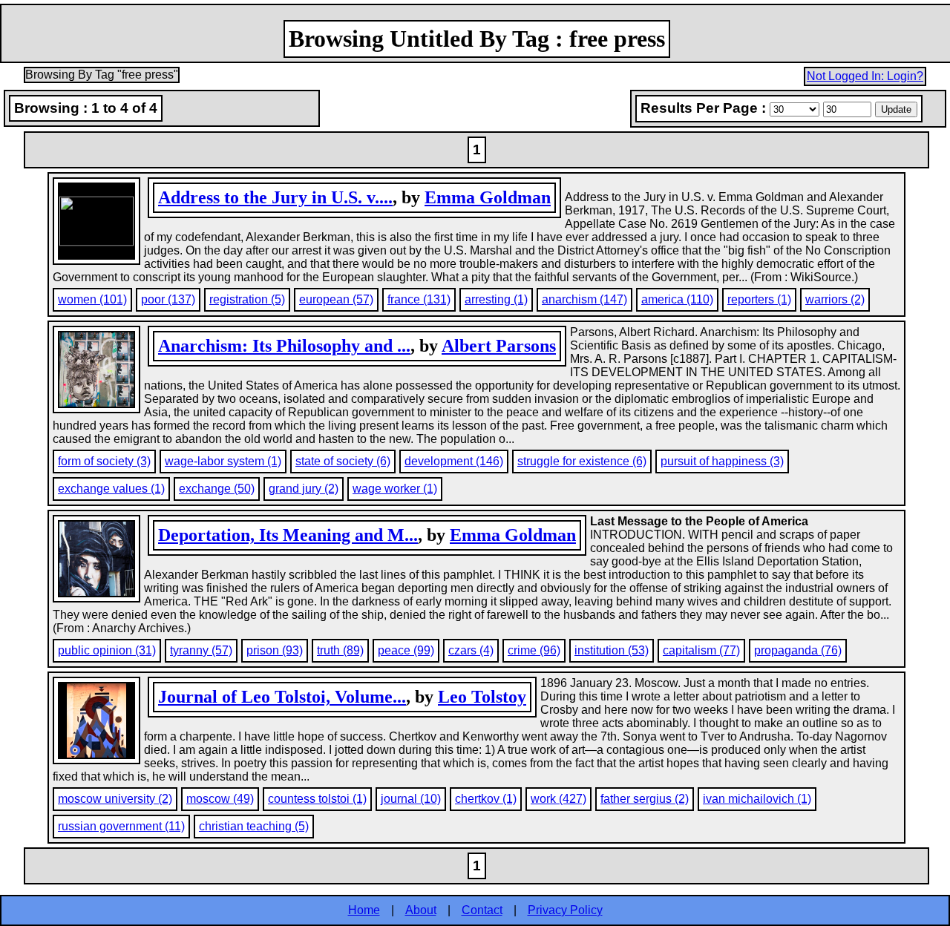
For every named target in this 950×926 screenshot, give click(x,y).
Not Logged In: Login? (865, 76)
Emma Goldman (488, 197)
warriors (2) (835, 299)
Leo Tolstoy (482, 696)
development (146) (453, 461)
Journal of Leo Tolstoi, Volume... (282, 696)
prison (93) (274, 650)
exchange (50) (217, 488)
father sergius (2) (644, 798)
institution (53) (611, 650)
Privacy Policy (565, 910)
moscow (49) (220, 798)
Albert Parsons (499, 345)
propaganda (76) (798, 650)
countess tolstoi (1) (317, 798)
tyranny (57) (201, 650)
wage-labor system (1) (223, 461)
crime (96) (534, 650)
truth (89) (340, 650)
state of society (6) (342, 461)
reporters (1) (759, 299)
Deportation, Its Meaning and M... (288, 535)
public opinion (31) (107, 650)
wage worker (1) (395, 488)
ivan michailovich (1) (757, 798)
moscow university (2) (115, 798)
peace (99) (406, 650)
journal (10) (411, 798)
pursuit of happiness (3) (722, 461)
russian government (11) (121, 826)
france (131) (419, 299)
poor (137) (168, 299)
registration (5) (247, 299)
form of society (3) (104, 461)
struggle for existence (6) (581, 461)
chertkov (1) (486, 798)
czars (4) (471, 650)
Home (364, 910)
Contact (482, 910)
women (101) (92, 299)
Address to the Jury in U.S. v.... (275, 197)
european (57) (336, 299)
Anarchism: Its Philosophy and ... (284, 345)
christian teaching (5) (254, 826)
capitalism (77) (701, 650)
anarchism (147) (584, 299)
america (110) (677, 299)
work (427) (558, 798)
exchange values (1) (111, 488)
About (420, 910)
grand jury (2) (303, 488)
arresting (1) (496, 299)
